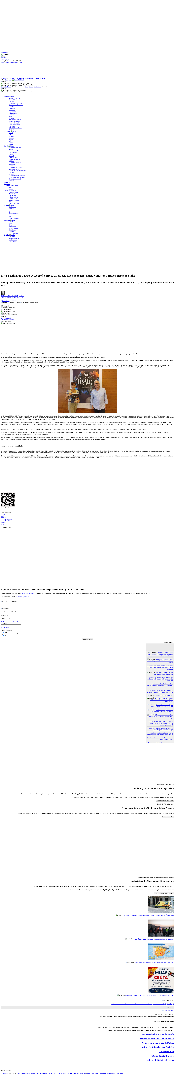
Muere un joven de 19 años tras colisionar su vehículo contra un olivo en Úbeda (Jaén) (161, 699)
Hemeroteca (45, 87)
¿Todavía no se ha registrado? (9, 622)
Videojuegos (12, 230)
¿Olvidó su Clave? (6, 627)
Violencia (3, 517)
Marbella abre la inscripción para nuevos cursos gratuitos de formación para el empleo (160, 733)
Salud (10, 223)
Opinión (6, 235)
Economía (7, 182)
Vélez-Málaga (13, 129)
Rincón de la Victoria (15, 119)
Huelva (11, 139)
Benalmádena (13, 100)
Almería (11, 133)
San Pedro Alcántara (18, 87)
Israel (2, 516)
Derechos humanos (6, 519)
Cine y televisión (13, 233)
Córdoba (11, 136)
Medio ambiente (13, 228)
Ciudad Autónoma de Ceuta (17, 175)
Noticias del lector (14, 238)
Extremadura (12, 164)
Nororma (11, 118)
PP (9, 215)
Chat (2, 80)
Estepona (11, 106)
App (10, 80)
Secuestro (3, 514)
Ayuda (18, 1073)
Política (6, 205)
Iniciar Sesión (5, 59)
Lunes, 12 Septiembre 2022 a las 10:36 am (13, 297)
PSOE (10, 217)
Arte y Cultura (8, 185)
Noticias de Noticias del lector (160, 1060)
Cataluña (11, 161)
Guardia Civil (13, 198)
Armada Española (14, 200)
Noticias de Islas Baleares (162, 1056)
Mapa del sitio (25, 1073)
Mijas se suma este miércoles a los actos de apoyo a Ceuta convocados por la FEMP (160, 660)
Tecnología (12, 231)
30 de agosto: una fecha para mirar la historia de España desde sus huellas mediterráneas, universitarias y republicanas (160, 654)
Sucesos (11, 221)
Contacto (55, 1073)
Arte (10, 187)
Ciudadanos (12, 207)
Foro (6, 80)
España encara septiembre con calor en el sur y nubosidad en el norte (162, 696)
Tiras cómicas (13, 241)
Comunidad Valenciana (15, 162)
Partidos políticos (14, 218)
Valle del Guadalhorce (15, 128)
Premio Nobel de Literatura (8, 521)
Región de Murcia (14, 169)
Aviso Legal (62, 1073)
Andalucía (7, 131)
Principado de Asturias (15, 151)
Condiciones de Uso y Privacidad (76, 1073)
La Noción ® (4, 1073)
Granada (11, 138)
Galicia (11, 166)
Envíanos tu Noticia (46, 1073)
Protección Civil (13, 192)
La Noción (4, 78)
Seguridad (7, 190)
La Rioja (11, 174)
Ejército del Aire (13, 202)
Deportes (7, 184)
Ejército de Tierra (14, 203)
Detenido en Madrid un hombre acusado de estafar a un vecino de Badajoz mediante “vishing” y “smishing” (160, 723)
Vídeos (31, 87)
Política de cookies (92, 1073)
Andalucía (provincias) (15, 147)
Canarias (11, 154)
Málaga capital (13, 113)
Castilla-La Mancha (14, 159)
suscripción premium (28, 593)
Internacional (11, 180)
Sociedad (7, 220)
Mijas (10, 116)
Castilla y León (13, 157)
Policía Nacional (13, 197)
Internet (3, 522)
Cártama (11, 101)
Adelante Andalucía (14, 213)
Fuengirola (12, 108)
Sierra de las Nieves (14, 124)
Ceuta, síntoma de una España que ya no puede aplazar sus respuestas (162, 705)
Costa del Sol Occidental (16, 105)
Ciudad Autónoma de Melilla (17, 177)
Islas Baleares (13, 152)
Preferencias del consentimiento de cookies (111, 1073)
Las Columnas (13, 240)
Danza (2, 524)
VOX (10, 210)
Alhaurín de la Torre (14, 98)
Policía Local (12, 195)
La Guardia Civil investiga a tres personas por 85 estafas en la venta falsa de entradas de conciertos (160, 667)
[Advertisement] (55, 13)
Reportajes (12, 236)
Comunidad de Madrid (15, 167)
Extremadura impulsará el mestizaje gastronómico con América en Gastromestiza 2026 (160, 685)
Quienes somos (35, 1073)
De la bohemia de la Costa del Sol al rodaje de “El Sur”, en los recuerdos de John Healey (160, 691)
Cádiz (10, 134)
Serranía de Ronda (14, 123)
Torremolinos (12, 126)
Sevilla (11, 144)
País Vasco (12, 172)
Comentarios (13, 301)
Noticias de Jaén (166, 1051)
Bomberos (12, 194)
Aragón (11, 149)
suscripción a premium (22, 597)
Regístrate (3, 57)
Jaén (10, 141)
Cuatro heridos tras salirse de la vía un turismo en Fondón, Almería (163, 673)
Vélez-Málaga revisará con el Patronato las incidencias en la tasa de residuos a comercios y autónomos (160, 679)
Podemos (11, 208)
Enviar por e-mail (6, 318)
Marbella (11, 115)
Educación (12, 225)
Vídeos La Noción (6, 87)
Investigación (12, 226)
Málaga (6, 96)
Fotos (26, 87)
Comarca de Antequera (15, 103)
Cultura (11, 189)
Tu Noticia (37, 87)
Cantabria (11, 156)
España (6, 146)
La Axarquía (12, 111)
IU (9, 212)
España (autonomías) (15, 179)
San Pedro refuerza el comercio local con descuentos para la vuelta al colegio (161, 728)
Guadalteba (12, 110)
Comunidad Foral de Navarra (17, 170)
